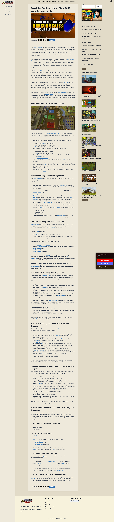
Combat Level (51, 461)
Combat (35, 449)
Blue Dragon (58, 328)
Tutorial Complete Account (70, 1)
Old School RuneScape (50, 133)
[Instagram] (74, 501)
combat (64, 159)
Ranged (35, 197)
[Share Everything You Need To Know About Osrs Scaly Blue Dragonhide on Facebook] (39, 40)
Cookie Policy (48, 508)
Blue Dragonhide (38, 47)
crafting (37, 231)
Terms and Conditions (50, 506)
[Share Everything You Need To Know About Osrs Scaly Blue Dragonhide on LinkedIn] (43, 40)
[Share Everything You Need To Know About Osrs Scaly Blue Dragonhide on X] (41, 40)
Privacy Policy (48, 504)
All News (85, 200)
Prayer (36, 146)
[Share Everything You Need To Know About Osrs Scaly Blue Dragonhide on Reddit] (46, 40)
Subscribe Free (105, 260)
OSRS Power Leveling (43, 1)
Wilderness (38, 463)
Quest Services (52, 1)
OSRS (57, 133)
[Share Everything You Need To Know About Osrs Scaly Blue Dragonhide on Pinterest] (48, 40)
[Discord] (76, 501)
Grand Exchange (55, 309)
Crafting (40, 207)
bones (44, 171)
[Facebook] (71, 501)
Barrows (58, 335)
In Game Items (60, 1)
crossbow (44, 143)
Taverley (39, 156)
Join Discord (106, 263)
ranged (34, 142)
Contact (47, 502)
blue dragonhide (54, 50)
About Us (47, 500)
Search (83, 4)
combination (66, 82)
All (83, 69)
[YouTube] (78, 501)
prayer (44, 164)
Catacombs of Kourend (39, 70)
